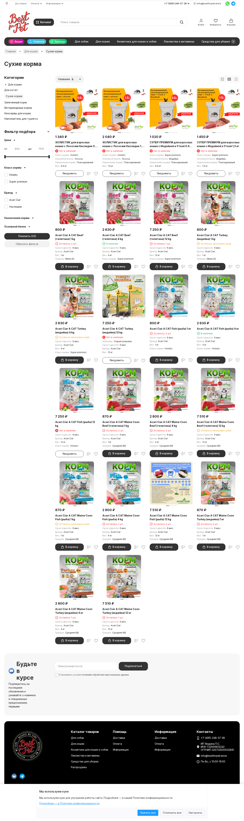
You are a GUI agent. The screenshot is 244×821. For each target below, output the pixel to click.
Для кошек (103, 41)
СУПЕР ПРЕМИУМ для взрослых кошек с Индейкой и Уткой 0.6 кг (171, 144)
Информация (121, 749)
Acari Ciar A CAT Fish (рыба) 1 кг (170, 328)
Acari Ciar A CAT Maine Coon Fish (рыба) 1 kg (73, 517)
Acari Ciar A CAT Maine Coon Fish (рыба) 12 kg (168, 517)
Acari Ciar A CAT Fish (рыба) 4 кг (218, 328)
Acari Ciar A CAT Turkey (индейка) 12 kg (117, 330)
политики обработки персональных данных (105, 674)
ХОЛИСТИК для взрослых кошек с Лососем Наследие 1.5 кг (122, 144)
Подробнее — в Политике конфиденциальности (69, 803)
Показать (24, 236)
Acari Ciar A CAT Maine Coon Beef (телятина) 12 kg (215, 423)
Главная (11, 51)
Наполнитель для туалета (21, 118)
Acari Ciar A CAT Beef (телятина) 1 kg (69, 237)
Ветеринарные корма (18, 107)
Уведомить (69, 173)
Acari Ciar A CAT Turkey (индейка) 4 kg (70, 330)
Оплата (117, 743)
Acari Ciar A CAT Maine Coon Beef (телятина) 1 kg (121, 423)
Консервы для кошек (17, 113)
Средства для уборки (215, 41)
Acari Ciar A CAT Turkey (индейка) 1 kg (212, 237)
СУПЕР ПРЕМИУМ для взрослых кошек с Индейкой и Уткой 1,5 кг (218, 144)
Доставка (20, 3)
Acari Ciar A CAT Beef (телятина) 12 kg (164, 237)
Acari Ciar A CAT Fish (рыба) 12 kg (75, 423)
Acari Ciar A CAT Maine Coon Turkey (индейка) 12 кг (121, 610)
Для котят (11, 90)
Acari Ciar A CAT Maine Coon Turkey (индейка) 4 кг (73, 610)
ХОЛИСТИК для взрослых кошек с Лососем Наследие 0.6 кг (76, 144)
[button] (233, 41)
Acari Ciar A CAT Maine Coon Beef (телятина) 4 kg (168, 423)
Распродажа (79, 767)
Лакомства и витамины (179, 41)
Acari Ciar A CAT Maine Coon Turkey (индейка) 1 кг (215, 517)
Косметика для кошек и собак (136, 41)
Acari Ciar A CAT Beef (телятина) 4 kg (116, 237)
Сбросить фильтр (27, 243)
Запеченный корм (15, 102)
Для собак (81, 41)
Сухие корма (14, 96)
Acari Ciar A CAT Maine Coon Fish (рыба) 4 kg (121, 517)
